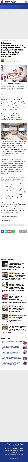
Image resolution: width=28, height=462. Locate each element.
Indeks (23, 7)
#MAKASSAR (10, 225)
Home (2, 40)
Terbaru (5, 7)
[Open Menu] (26, 2)
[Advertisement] (14, 24)
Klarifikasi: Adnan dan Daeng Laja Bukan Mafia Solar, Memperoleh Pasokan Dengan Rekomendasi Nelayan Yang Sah (14, 318)
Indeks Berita (6, 335)
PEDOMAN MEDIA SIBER (17, 448)
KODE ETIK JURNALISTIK (10, 454)
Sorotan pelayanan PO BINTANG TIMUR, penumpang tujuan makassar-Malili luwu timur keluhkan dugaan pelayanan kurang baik (14, 299)
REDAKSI (7, 448)
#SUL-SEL (22, 225)
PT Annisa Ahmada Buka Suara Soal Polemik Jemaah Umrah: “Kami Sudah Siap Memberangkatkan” (17, 309)
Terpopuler (14, 7)
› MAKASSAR (12, 40)
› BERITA (6, 40)
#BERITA (3, 225)
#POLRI (16, 225)
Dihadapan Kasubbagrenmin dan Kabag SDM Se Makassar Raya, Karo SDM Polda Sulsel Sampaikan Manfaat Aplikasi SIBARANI (13, 50)
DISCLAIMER (20, 454)
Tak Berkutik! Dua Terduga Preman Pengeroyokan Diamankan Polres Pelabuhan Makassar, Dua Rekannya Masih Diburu (13, 266)
